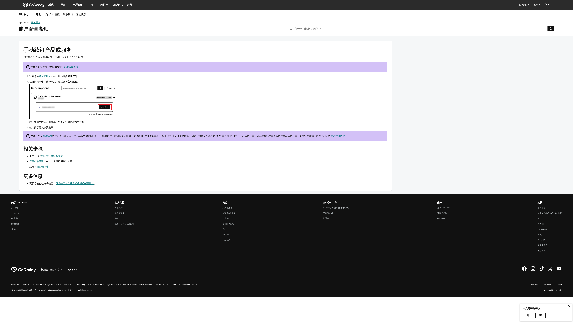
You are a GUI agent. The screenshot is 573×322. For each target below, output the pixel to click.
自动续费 (47, 136)
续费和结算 (45, 76)
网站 (540, 218)
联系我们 (68, 14)
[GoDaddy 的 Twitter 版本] (550, 270)
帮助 (38, 14)
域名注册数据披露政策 (124, 224)
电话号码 (541, 251)
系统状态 (81, 14)
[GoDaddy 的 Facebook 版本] (524, 270)
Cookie (559, 284)
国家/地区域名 (228, 213)
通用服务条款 (87, 290)
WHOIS (225, 235)
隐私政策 (547, 284)
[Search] (551, 28)
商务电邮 (541, 224)
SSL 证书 (117, 4)
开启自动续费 (36, 161)
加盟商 (326, 218)
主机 (540, 235)
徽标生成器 (542, 245)
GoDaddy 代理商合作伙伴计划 (336, 208)
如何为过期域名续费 (52, 156)
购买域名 (541, 208)
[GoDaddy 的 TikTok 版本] (541, 270)
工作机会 (15, 213)
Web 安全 (542, 240)
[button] (569, 306)
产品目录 (226, 240)
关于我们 (15, 208)
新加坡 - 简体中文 (50, 269)
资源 (117, 218)
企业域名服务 (228, 224)
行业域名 (226, 218)
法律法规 (15, 224)
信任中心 (15, 229)
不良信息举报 (120, 213)
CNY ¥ (71, 269)
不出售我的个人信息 (553, 290)
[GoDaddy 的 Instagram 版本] (533, 270)
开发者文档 (227, 208)
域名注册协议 (338, 136)
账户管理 (35, 22)
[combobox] (417, 28)
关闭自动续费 (41, 166)
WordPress (542, 229)
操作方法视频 (52, 14)
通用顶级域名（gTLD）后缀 (550, 213)
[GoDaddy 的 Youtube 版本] (559, 270)
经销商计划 (328, 213)
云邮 (224, 229)
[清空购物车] (547, 5)
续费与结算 (442, 213)
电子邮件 (78, 4)
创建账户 (441, 218)
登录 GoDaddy (443, 208)
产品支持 (119, 208)
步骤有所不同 (71, 67)
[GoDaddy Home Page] (23, 269)
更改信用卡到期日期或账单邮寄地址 (75, 183)
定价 (129, 4)
